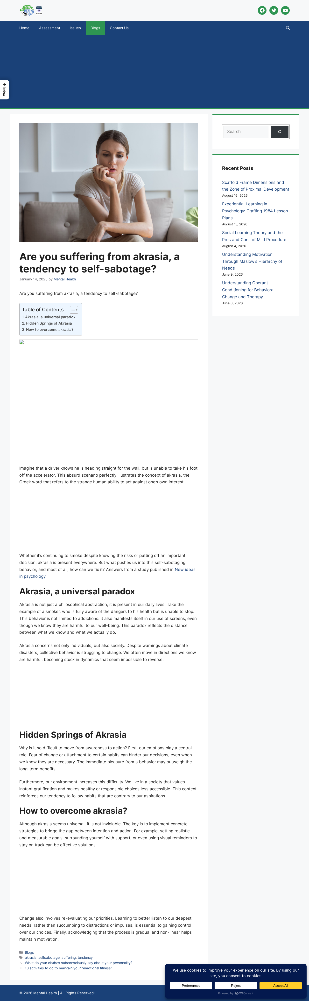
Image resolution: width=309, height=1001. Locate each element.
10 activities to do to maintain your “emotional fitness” (68, 968)
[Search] (279, 132)
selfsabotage (49, 957)
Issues (75, 28)
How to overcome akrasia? (49, 329)
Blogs (95, 28)
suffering (69, 957)
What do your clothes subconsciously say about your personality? (78, 963)
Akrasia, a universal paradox (50, 317)
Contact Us (119, 28)
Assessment (49, 28)
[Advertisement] (154, 71)
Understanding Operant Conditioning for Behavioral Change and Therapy (248, 289)
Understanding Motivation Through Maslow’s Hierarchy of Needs (252, 261)
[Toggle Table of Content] (71, 310)
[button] (288, 28)
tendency (85, 957)
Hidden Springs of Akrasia (49, 323)
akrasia (30, 957)
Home (24, 28)
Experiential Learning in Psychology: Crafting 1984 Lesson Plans (255, 211)
